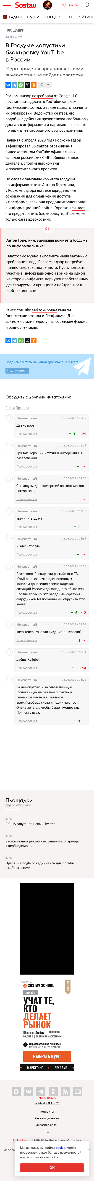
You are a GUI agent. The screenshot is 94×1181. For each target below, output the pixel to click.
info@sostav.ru (47, 1098)
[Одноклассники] (34, 85)
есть (40, 191)
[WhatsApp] (21, 85)
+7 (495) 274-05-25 (47, 1103)
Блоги (33, 17)
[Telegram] (14, 85)
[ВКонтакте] (8, 85)
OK (52, 1168)
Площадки (19, 800)
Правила (22, 408)
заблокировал (44, 310)
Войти (10, 408)
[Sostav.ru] (28, 5)
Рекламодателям (47, 1118)
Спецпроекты (58, 17)
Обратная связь (47, 1125)
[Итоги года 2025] (52, 5)
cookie (60, 1147)
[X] (27, 85)
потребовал (42, 96)
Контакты (47, 1112)
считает (78, 208)
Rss (47, 1132)
